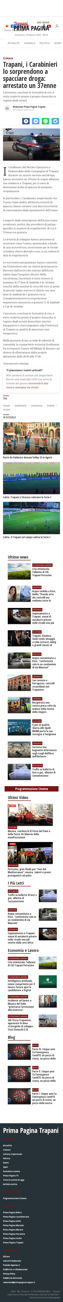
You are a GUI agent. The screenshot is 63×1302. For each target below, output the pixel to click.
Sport (5, 1166)
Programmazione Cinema (14, 1198)
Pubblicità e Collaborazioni (15, 1269)
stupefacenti (21, 405)
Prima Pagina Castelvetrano (16, 1216)
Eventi (6, 1162)
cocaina (6, 409)
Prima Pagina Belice (12, 1212)
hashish (50, 405)
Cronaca (29, 43)
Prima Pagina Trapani (13, 1242)
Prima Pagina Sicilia (12, 1238)
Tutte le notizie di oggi (13, 1179)
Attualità (13, 43)
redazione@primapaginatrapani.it (19, 1282)
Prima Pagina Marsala (13, 1225)
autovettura (37, 405)
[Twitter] (35, 121)
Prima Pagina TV (10, 1175)
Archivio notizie (10, 1184)
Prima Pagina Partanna (14, 1233)
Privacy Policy (9, 1273)
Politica (45, 43)
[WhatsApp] (45, 121)
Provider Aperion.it (11, 1265)
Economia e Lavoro (11, 1171)
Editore (6, 1256)
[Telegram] (55, 121)
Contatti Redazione (12, 1260)
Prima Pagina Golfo (12, 1221)
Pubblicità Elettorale (12, 1278)
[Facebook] (26, 121)
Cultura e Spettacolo (12, 1154)
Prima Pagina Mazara (13, 1229)
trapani (6, 405)
